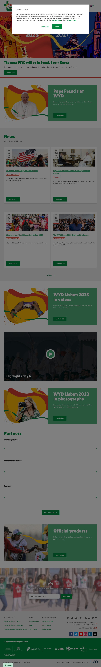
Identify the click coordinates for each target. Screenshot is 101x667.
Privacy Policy (71, 20)
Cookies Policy (56, 20)
